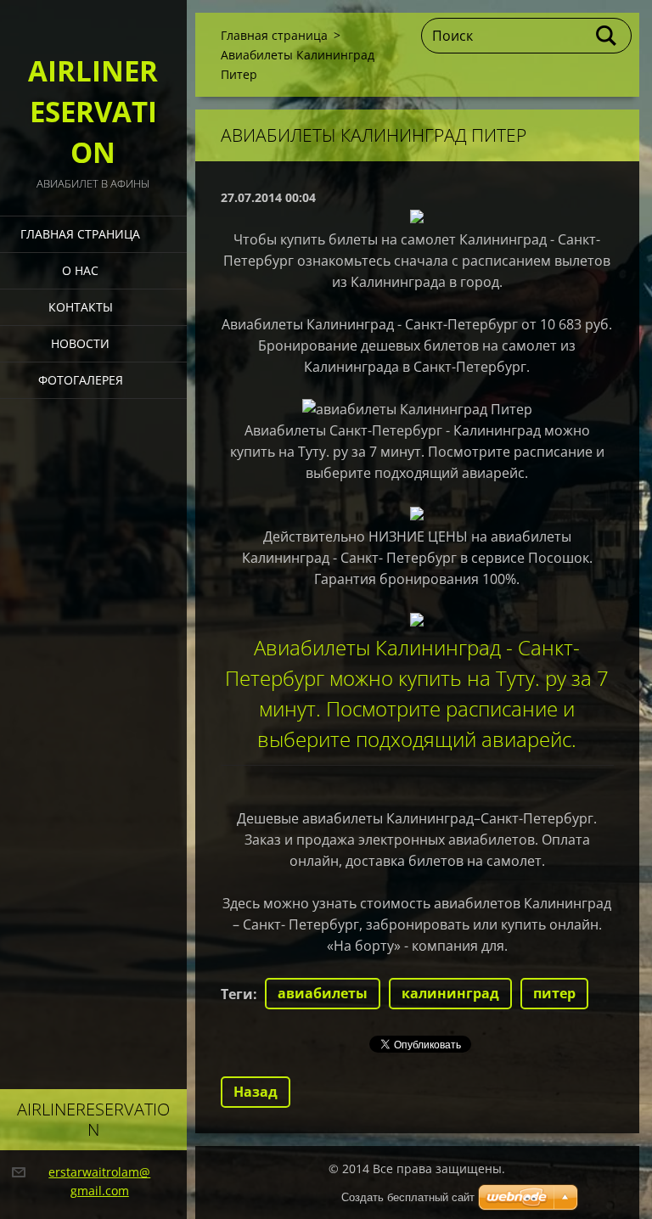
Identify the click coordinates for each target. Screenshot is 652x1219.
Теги (237, 994)
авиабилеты (323, 993)
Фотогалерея (80, 380)
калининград (450, 993)
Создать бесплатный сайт (408, 1197)
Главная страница (80, 234)
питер (554, 993)
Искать (607, 35)
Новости (80, 343)
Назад (255, 1091)
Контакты (80, 307)
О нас (80, 270)
